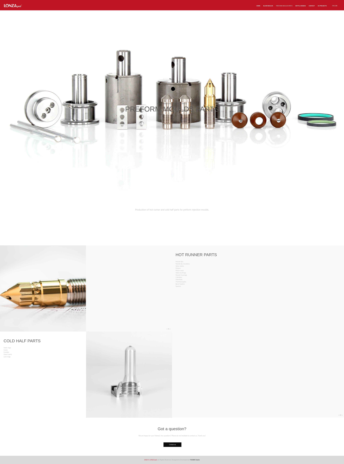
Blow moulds (268, 6)
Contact (312, 6)
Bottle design (300, 6)
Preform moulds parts (284, 6)
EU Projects (322, 6)
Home (258, 6)
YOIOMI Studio (195, 460)
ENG (333, 5)
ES (336, 5)
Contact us (172, 444)
